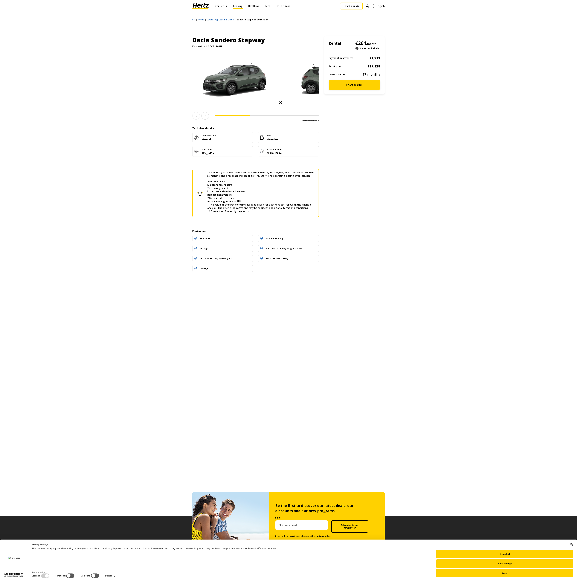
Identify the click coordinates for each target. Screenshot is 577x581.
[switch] (358, 48)
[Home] (200, 6)
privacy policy (323, 536)
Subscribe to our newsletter (350, 526)
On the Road (283, 6)
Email (278, 517)
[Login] (367, 6)
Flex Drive (253, 6)
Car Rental (221, 6)
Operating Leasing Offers (221, 19)
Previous (196, 116)
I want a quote (351, 6)
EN (193, 19)
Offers (266, 6)
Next (205, 116)
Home (201, 19)
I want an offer (354, 84)
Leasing (238, 6)
